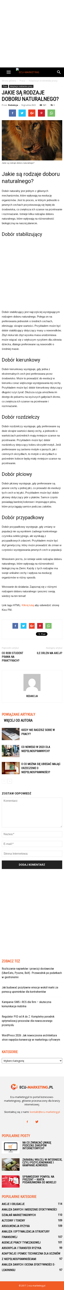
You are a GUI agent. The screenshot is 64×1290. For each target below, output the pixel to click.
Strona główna (9, 80)
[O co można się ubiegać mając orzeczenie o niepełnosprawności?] (11, 768)
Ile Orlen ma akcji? (49, 653)
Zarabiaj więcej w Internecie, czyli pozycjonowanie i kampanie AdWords (42, 1162)
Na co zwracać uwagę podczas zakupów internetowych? (36, 1145)
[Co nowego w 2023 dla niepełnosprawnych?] (11, 751)
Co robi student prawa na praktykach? (12, 656)
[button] (59, 72)
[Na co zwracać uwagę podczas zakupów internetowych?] (11, 1147)
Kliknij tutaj (28, 605)
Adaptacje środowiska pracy (21, 86)
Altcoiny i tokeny (13, 1220)
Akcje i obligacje (13, 1204)
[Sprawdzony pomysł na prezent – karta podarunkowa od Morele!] (11, 1181)
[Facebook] (27, 1121)
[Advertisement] (32, 34)
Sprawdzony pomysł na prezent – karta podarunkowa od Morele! (39, 1179)
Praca (5, 86)
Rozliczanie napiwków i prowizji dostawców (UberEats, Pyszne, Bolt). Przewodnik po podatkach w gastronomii (32, 973)
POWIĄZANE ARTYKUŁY (18, 714)
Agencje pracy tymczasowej (21, 1242)
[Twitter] (36, 1121)
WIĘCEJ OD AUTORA (18, 720)
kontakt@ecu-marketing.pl (45, 1112)
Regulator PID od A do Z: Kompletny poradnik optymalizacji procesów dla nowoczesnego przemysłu (28, 1021)
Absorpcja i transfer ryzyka (21, 1248)
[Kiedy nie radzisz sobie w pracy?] (11, 734)
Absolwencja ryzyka (16, 1226)
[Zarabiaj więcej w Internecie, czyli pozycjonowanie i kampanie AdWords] (11, 1164)
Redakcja (13, 105)
